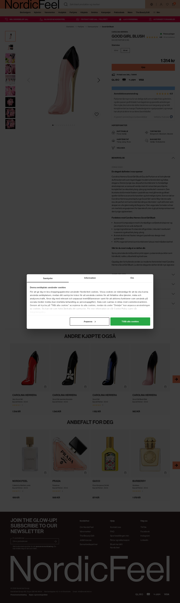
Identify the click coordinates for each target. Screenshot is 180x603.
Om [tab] (132, 278)
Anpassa (88, 321)
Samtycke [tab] (48, 278)
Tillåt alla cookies (130, 321)
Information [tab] (90, 278)
